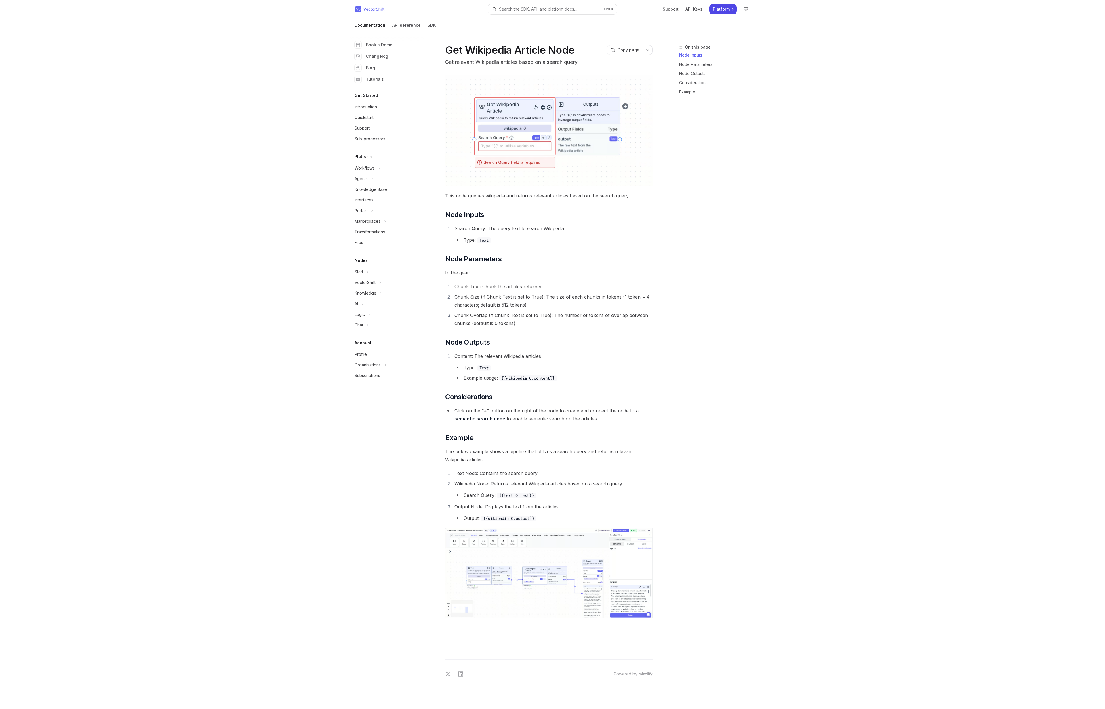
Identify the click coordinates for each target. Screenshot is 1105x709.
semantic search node (479, 419)
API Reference (406, 25)
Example (687, 91)
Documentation (370, 25)
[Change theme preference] (745, 9)
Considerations (693, 82)
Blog (370, 67)
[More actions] (648, 50)
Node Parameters (695, 64)
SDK (432, 25)
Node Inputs (690, 55)
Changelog (377, 56)
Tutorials (375, 79)
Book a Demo (379, 44)
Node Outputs (692, 73)
